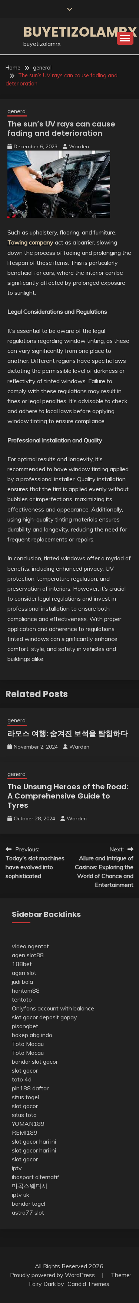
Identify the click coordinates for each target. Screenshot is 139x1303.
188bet (22, 964)
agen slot (24, 972)
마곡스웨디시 (29, 1185)
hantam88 (26, 990)
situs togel (25, 1097)
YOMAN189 (28, 1123)
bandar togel (28, 1203)
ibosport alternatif (35, 1177)
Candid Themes (88, 1283)
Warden (79, 146)
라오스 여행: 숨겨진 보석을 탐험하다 (67, 733)
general (17, 111)
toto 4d (22, 1079)
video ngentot (30, 946)
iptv (17, 1168)
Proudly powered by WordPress (53, 1275)
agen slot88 (28, 955)
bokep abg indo (32, 1035)
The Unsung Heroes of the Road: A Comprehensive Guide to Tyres (67, 796)
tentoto (22, 999)
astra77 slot (28, 1212)
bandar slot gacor (35, 1061)
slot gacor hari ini (34, 1141)
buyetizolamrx (80, 31)
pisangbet (25, 1026)
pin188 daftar (30, 1088)
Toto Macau (28, 1043)
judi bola (22, 981)
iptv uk (20, 1194)
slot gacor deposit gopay (44, 1017)
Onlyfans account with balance (53, 1008)
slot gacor (25, 1070)
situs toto (24, 1114)
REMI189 (24, 1132)
